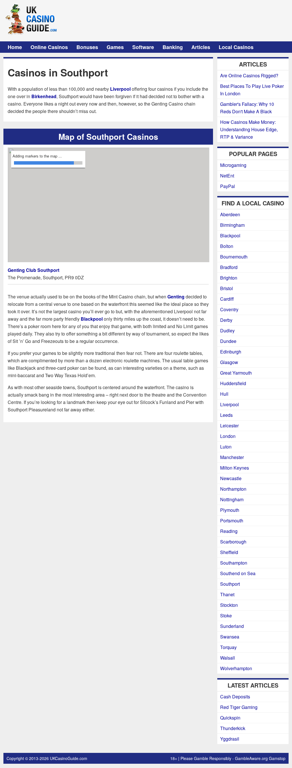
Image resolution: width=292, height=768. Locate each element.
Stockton (229, 605)
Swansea (229, 636)
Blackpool (92, 319)
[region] (108, 205)
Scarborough (233, 541)
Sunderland (232, 626)
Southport (230, 584)
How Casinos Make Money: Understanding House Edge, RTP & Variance (249, 129)
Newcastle (231, 478)
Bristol (226, 288)
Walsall (227, 657)
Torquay (228, 647)
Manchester (232, 457)
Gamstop (277, 758)
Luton (226, 446)
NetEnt (227, 175)
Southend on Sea (238, 573)
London (228, 436)
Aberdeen (230, 214)
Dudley (227, 330)
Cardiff (227, 299)
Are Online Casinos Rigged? (249, 75)
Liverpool (120, 89)
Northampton (233, 489)
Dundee (228, 341)
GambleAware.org (251, 758)
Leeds (226, 415)
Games (115, 47)
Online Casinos (49, 47)
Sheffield (229, 552)
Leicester (229, 425)
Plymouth (229, 510)
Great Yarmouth (236, 372)
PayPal (227, 186)
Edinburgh (230, 351)
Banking (173, 47)
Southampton (233, 562)
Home (15, 47)
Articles (200, 47)
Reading (229, 531)
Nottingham (232, 499)
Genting (175, 296)
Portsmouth (231, 520)
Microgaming (233, 165)
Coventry (229, 309)
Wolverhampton (236, 668)
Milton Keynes (234, 467)
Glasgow (229, 362)
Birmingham (232, 225)
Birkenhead (43, 96)
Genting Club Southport (33, 270)
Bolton (226, 246)
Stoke (226, 615)
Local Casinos (236, 47)
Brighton (228, 277)
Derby (226, 320)
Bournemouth (234, 256)
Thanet (227, 594)
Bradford (229, 267)
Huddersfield (233, 383)
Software (143, 47)
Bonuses (87, 47)
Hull (224, 394)
